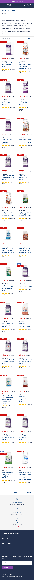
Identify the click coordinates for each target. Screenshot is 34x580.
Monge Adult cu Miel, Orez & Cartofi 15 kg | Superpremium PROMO (25, 250)
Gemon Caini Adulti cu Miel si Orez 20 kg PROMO (8, 102)
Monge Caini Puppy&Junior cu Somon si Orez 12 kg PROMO (25, 325)
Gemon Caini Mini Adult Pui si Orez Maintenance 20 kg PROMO (8, 437)
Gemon (3, 70)
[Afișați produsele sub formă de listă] (31, 38)
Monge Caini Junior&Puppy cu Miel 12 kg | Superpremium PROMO (25, 399)
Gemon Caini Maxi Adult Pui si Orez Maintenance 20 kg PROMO (25, 361)
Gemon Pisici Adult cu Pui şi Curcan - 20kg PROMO (25, 286)
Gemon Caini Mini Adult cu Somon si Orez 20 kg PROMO (8, 177)
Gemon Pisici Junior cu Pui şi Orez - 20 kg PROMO (25, 437)
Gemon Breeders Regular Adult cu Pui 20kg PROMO (25, 102)
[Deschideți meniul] (2, 5)
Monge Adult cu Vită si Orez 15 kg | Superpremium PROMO (25, 141)
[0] (31, 5)
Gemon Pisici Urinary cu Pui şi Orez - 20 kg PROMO (8, 325)
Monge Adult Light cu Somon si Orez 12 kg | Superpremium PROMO (8, 250)
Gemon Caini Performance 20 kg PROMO (24, 177)
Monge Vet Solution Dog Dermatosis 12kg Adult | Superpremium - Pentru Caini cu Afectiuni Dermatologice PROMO (25, 476)
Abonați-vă (7, 567)
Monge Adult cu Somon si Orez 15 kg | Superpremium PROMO (8, 213)
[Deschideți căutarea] (25, 5)
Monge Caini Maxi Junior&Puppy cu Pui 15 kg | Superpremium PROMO (8, 287)
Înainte (29, 492)
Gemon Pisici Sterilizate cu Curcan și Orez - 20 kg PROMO (8, 361)
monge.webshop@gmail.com (17, 527)
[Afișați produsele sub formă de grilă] (29, 38)
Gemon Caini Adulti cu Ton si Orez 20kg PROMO (8, 64)
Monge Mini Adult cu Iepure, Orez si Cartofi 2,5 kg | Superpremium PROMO (8, 475)
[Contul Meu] (28, 5)
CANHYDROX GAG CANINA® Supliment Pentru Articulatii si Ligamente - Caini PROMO (7, 399)
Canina (4, 407)
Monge (20, 72)
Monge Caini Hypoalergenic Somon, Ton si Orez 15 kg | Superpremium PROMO (25, 65)
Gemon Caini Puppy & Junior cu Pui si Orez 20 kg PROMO (8, 141)
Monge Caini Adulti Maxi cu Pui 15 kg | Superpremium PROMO (25, 213)
